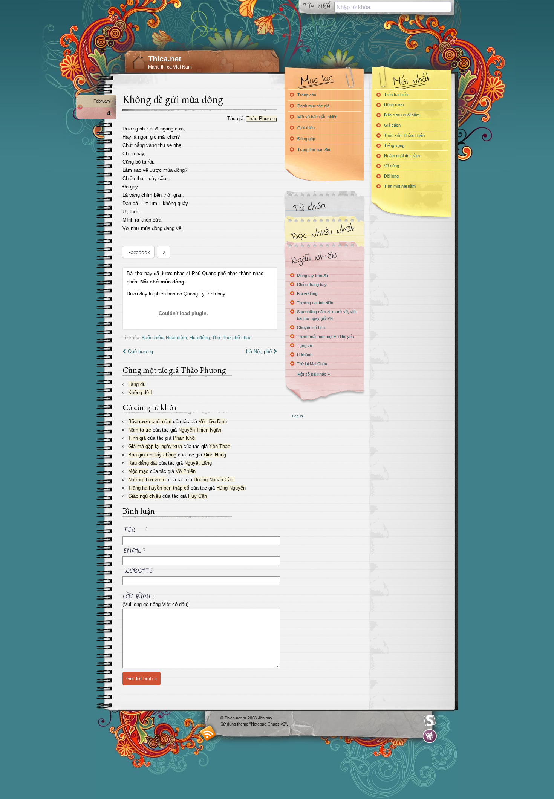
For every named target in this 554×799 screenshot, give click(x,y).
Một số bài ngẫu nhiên (317, 117)
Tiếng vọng (394, 145)
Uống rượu (394, 105)
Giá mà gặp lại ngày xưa (155, 446)
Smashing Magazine (430, 721)
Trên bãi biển (396, 94)
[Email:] (199, 549)
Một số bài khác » (313, 374)
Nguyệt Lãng (198, 463)
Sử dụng (228, 724)
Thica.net (164, 59)
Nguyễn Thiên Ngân (199, 430)
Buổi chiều (153, 337)
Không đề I (140, 392)
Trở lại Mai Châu (312, 363)
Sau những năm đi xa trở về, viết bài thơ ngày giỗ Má (327, 315)
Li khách (304, 354)
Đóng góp (306, 138)
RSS (208, 732)
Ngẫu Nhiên (324, 257)
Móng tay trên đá (312, 275)
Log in (297, 416)
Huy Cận (197, 496)
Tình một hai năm (400, 186)
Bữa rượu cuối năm (149, 421)
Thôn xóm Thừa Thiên (404, 135)
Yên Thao (219, 446)
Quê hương (140, 351)
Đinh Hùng (215, 455)
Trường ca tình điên (315, 302)
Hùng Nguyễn (231, 488)
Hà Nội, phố (259, 351)
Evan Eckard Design (430, 736)
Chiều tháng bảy (312, 284)
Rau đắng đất (142, 463)
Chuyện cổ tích (311, 327)
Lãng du (136, 384)
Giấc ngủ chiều (144, 496)
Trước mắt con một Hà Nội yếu (325, 336)
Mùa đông (199, 337)
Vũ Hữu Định (213, 421)
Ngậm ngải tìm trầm (402, 155)
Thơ (216, 337)
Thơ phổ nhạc (237, 337)
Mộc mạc (138, 471)
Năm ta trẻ (139, 430)
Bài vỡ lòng (307, 293)
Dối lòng (391, 176)
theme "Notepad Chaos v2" (262, 724)
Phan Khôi (184, 438)
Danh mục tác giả (313, 106)
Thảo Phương (261, 118)
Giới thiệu (306, 128)
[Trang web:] (199, 569)
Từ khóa (324, 206)
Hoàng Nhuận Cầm (214, 479)
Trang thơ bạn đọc (314, 149)
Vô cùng (391, 166)
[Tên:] (199, 530)
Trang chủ (306, 95)
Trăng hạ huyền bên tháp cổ (158, 488)
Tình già (137, 438)
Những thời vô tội (147, 479)
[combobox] (392, 7)
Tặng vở (304, 345)
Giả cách (392, 125)
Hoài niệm (176, 337)
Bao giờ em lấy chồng (152, 455)
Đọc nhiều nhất (324, 232)
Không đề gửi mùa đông (172, 99)
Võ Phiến (186, 471)
